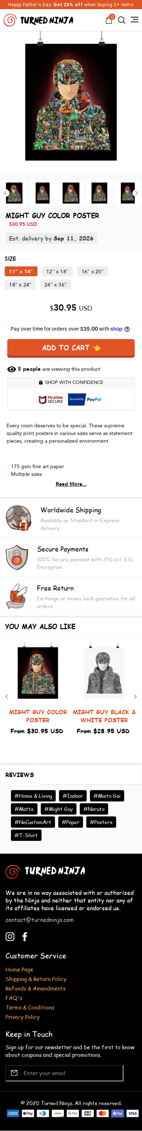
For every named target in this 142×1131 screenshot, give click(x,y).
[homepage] (39, 19)
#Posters (101, 822)
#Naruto (93, 808)
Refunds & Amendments (35, 988)
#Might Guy (58, 808)
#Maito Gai (107, 795)
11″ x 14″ (21, 271)
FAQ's (13, 997)
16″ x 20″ (93, 271)
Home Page (19, 969)
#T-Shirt (26, 835)
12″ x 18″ (57, 271)
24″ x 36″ (55, 284)
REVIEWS (19, 774)
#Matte (24, 808)
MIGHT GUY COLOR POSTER (38, 716)
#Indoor (73, 795)
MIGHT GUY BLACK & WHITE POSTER (104, 716)
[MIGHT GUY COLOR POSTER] (71, 102)
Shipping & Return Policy (36, 978)
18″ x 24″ (20, 284)
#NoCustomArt (33, 822)
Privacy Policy (22, 1016)
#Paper (70, 822)
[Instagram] (10, 935)
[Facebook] (24, 935)
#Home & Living (33, 795)
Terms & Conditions (29, 1007)
